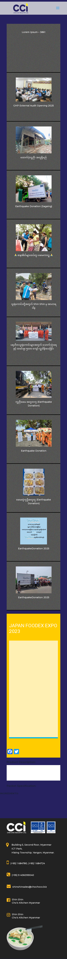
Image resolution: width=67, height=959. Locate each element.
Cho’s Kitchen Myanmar (26, 902)
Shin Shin (17, 899)
